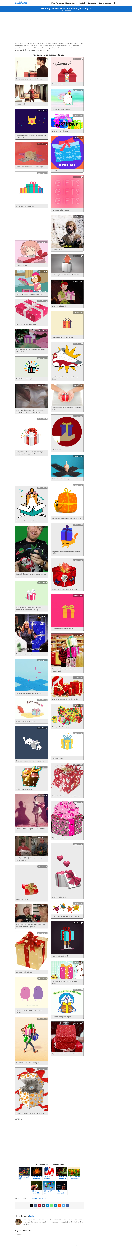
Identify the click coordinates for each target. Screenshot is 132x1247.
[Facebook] (67, 1205)
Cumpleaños (35, 1198)
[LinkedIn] (55, 1205)
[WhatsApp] (51, 1205)
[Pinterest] (39, 1205)
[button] (114, 3)
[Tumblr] (43, 1205)
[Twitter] (63, 1205)
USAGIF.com (64, 10)
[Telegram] (47, 1205)
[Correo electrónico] (31, 1205)
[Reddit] (59, 1205)
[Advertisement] (49, 27)
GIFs (45, 1198)
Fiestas (69, 10)
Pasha (19, 1198)
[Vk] (35, 1205)
